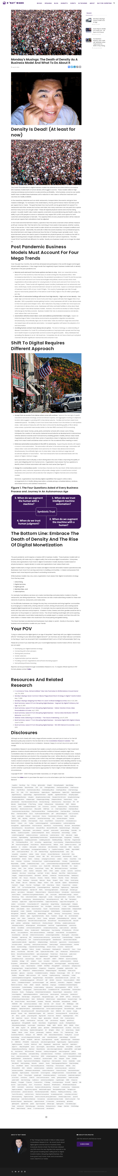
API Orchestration (41, 925)
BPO (30, 937)
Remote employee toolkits (42, 1092)
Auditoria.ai (35, 1080)
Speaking (48, 3)
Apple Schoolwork (39, 1101)
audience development (38, 832)
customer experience (55, 823)
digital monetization (17, 930)
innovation (46, 961)
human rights (31, 1025)
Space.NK (57, 882)
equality (56, 1039)
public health (15, 1080)
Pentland (54, 878)
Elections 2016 (69, 947)
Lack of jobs (53, 894)
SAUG (33, 999)
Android (69, 1011)
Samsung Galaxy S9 (61, 1013)
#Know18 (55, 1018)
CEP (39, 975)
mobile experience (67, 911)
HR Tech (78, 973)
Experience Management (36, 1030)
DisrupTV (64, 3)
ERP (13, 844)
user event (46, 830)
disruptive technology (73, 797)
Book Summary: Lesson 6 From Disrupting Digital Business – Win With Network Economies (45, 725)
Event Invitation (16, 987)
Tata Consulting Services (37, 1065)
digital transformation (40, 794)
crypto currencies (64, 928)
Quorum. (27, 1018)
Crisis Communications (42, 1077)
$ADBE (49, 1025)
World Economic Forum (26, 809)
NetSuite (56, 844)
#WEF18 (74, 1001)
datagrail (61, 1058)
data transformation (73, 1070)
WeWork (68, 1065)
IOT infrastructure (66, 930)
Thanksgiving (29, 992)
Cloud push (56, 1087)
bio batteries (21, 928)
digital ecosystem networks (19, 942)
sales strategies (64, 1037)
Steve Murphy (60, 1046)
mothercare (53, 875)
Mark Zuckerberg (25, 1063)
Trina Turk (28, 885)
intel (25, 1013)
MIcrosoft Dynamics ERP (27, 1011)
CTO (27, 792)
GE (46, 1030)
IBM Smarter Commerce (61, 868)
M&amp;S (54, 873)
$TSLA (77, 1025)
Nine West (14, 878)
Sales (29, 669)
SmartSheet (19, 1065)
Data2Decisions (57, 939)
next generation (36, 996)
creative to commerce (32, 835)
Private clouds (63, 954)
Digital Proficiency (16, 794)
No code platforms (71, 932)
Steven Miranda (41, 1049)
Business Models (16, 989)
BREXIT (13, 887)
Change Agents (27, 989)
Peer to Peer (67, 840)
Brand (47, 832)
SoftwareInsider (59, 804)
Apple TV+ (14, 1046)
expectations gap (65, 1039)
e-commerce (33, 866)
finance (44, 816)
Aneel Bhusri (37, 1058)
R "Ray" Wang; (32, 804)
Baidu (47, 916)
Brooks (75, 856)
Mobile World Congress (35, 1013)
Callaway (36, 859)
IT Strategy (47, 1082)
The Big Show (68, 1035)
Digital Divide (55, 887)
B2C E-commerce (56, 856)
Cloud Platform (49, 821)
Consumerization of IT (33, 904)
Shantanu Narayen (48, 923)
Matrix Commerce (72, 873)
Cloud (41, 821)
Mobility (50, 913)
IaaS (57, 951)
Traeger (22, 885)
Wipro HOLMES (75, 849)
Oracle (78, 897)
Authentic (29, 1068)
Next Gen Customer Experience (20, 890)
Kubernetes (72, 1061)
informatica (61, 982)
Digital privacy (65, 887)
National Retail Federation (56, 1035)
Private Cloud (54, 954)
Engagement (67, 837)
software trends (24, 963)
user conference (37, 830)
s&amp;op (15, 901)
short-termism (19, 1051)
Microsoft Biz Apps (69, 1008)
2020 (23, 1068)
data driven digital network (48, 1042)
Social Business (16, 935)
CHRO (19, 806)
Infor (42, 906)
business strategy (22, 947)
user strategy (15, 966)
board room (57, 906)
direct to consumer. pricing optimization (45, 1096)
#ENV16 (14, 818)
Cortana (20, 823)
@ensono (22, 973)
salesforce (48, 1032)
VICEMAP (39, 966)
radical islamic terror (31, 897)
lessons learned (54, 994)
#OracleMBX (69, 1046)
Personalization (49, 977)
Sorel (51, 882)
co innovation (21, 904)
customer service (54, 835)
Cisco (73, 949)
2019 (45, 1035)
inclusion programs (74, 942)
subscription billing (34, 1054)
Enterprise (52, 973)
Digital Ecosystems (73, 1042)
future (28, 909)
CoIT (19, 887)
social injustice (62, 1075)
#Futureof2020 (16, 1068)
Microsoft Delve (76, 825)
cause (40, 961)
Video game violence (60, 897)
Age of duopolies (40, 1103)
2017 (28, 961)
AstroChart (51, 925)
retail (40, 1044)
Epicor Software (51, 1046)
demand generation (60, 987)
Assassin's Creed (72, 999)
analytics (24, 847)
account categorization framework (30, 1037)
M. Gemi (47, 873)
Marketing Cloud (21, 920)
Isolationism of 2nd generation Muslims (33, 894)
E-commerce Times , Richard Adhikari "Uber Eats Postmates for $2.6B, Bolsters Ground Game (46, 691)
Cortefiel (23, 863)
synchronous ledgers (38, 982)
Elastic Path (47, 866)
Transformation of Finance (55, 816)
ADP (46, 980)
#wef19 (23, 1039)
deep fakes (15, 1073)
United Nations (41, 1025)
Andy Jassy (76, 1027)
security (61, 1023)
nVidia (26, 1032)
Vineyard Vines (66, 885)
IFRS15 (78, 980)
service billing (23, 1054)
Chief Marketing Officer (48, 790)
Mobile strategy (42, 913)
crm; (25, 823)
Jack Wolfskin (73, 868)
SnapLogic (53, 985)
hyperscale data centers (47, 951)
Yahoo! (39, 918)
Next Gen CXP (33, 890)
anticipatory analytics (18, 925)
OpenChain (19, 1018)
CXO (39, 806)
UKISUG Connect (50, 999)
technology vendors (73, 963)
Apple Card (65, 1044)
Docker (68, 1058)
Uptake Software (61, 999)
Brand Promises (29, 787)
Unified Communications (37, 935)
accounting (38, 842)
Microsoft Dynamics (17, 828)
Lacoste (63, 871)
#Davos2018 (56, 1001)
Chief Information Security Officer (20, 811)
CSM (61, 1018)
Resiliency (53, 1092)
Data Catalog (24, 1030)
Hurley (47, 868)
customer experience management (21, 977)
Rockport (55, 880)
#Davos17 (38, 958)
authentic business (39, 1068)
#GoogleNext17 (56, 966)
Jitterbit (31, 985)
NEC (44, 1013)
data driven (69, 835)
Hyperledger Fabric (68, 1016)
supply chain (23, 901)
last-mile (46, 1004)
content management (18, 835)
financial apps (61, 973)
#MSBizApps (70, 1004)
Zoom (30, 1084)
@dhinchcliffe (69, 968)
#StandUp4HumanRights (19, 1025)
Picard (67, 878)
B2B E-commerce (31, 975)
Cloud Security (21, 951)
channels (44, 975)
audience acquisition (23, 832)
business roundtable (17, 1070)
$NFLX (65, 1025)
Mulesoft (38, 985)
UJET (52, 1004)
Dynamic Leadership (71, 958)
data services (42, 847)
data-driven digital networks (54, 1049)
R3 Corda (33, 1018)
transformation (76, 989)
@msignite (52, 918)
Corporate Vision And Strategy (37, 947)
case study (30, 973)
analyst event (15, 1006)
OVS (20, 878)
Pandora (40, 878)
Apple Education (28, 1101)
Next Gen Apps (26, 996)
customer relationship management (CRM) (58, 863)
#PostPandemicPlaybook (69, 1084)
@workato (46, 1027)
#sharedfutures (66, 1001)
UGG (44, 885)
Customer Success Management (42, 939)
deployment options (24, 1008)
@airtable (33, 1027)
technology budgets (60, 963)
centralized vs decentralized (32, 1070)
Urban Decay (50, 885)
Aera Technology (25, 1080)
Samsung (57, 913)
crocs (42, 863)
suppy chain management (67, 901)
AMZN (17, 1027)
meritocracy (55, 961)
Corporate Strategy (67, 937)
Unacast (58, 1004)
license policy (64, 994)
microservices (41, 1099)
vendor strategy (65, 830)
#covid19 (67, 1082)
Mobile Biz (29, 911)
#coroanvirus (38, 1084)
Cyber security (35, 1042)
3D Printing (57, 923)
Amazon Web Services (54, 854)
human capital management (54, 1008)
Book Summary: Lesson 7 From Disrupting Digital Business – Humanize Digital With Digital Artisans (47, 720)
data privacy (49, 987)
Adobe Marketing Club (63, 918)
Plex (66, 899)
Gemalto (19, 1061)
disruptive (30, 797)
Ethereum (58, 1016)
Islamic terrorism (75, 892)
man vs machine (73, 813)
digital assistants (25, 825)
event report (20, 816)
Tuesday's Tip (31, 918)
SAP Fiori (68, 996)
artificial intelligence (61, 813)
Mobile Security (32, 913)
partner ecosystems (65, 961)
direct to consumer (70, 1099)
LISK (13, 1018)
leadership (15, 961)
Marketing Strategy (57, 840)
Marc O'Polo (62, 873)
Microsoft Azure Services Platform (25, 954)
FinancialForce (35, 844)
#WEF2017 (61, 958)
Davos (31, 813)
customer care (44, 835)
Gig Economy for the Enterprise (32, 1061)
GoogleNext (60, 968)
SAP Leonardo (76, 996)
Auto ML (34, 1023)
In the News (82, 3)
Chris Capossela (32, 821)
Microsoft (67, 825)
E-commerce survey (39, 1108)
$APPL (54, 1025)
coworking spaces (21, 939)
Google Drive (51, 968)
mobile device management (41, 911)
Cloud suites (71, 897)
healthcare (73, 816)
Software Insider (49, 804)
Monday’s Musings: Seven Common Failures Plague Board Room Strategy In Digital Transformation (48, 696)
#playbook (47, 1084)
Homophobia (65, 892)
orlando (76, 894)
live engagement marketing (39, 849)
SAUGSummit (40, 999)
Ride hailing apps (30, 1106)
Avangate (31, 856)
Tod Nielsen (58, 1054)
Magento (62, 1020)
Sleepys (40, 882)
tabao (23, 918)
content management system (52, 861)
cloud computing (58, 842)
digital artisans (46, 792)
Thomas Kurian (60, 1065)
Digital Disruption (75, 792)
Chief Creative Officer (60, 809)
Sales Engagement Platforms (59, 1063)
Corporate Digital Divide (43, 887)
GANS (67, 1080)
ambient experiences (51, 1056)
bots (53, 818)
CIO (18, 792)
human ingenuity (45, 1073)
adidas (31, 854)
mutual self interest (71, 1073)
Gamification (53, 942)
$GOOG (60, 1025)
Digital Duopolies (61, 1042)
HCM (68, 973)
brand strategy (66, 832)
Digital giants (59, 1103)
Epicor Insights (40, 1046)
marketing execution (44, 840)
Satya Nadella (26, 830)
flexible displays (45, 930)
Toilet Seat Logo (69, 1032)
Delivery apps (50, 1103)
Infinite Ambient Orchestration (43, 992)
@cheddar (70, 1101)
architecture (68, 1006)
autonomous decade (61, 1068)
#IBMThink (17, 1042)
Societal (38, 949)
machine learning (58, 825)
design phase (44, 904)
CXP (36, 851)
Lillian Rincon (47, 825)
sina (19, 918)
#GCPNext (46, 966)
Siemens (56, 1032)
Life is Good (23, 873)
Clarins (66, 859)
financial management (22, 844)
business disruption (62, 818)
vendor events (54, 830)
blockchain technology (44, 818)
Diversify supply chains (65, 1096)
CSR (30, 939)
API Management (30, 925)
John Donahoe (54, 1020)
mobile (22, 911)
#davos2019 (15, 1039)
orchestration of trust (17, 958)
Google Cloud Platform (31, 968)
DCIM (37, 951)
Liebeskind (14, 873)
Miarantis (34, 1063)
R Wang (34, 785)
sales (43, 1037)
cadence (35, 956)
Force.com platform (69, 980)
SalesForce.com (36, 923)
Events (73, 3)
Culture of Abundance (48, 1070)
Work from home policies (42, 1094)
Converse (64, 861)
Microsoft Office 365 (52, 828)
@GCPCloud (70, 1020)
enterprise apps (30, 799)
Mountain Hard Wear (63, 875)
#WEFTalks (46, 809)
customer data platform (69, 1054)
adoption (33, 961)
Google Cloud (46, 1061)
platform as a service (70, 844)
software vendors (34, 963)
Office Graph (75, 828)
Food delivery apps (71, 1103)
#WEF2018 (14, 1004)
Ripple (40, 1018)
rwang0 (40, 804)
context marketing (39, 987)
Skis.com (24, 882)
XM (34, 1035)
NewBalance (75, 875)
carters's (59, 859)
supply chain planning (52, 901)
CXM (62, 835)
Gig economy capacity (31, 1089)
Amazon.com (26, 956)
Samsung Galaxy (67, 913)
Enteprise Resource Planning (19, 1049)
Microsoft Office (40, 828)
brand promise (56, 832)
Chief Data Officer (73, 809)
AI (49, 849)
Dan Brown (39, 1051)
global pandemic (61, 1077)
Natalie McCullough (64, 828)
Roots (61, 880)
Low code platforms (23, 932)
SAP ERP (62, 996)
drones (27, 930)
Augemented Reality (61, 925)
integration (69, 982)
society (50, 897)
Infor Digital (48, 906)
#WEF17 (54, 958)
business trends (56, 937)
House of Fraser (39, 868)
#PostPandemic (56, 1084)
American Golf (65, 854)
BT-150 (76, 987)
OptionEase (45, 985)
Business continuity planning (43, 1087)
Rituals (49, 880)
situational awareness (66, 944)
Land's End (78, 871)
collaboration (65, 975)
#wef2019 (29, 1039)
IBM (52, 868)
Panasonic (33, 878)
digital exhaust (44, 956)
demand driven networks (70, 939)
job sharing (27, 944)
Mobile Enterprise (55, 911)
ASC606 (52, 980)
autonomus (72, 1068)
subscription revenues (47, 1054)
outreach (41, 1063)
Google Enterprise (52, 1023)
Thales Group (49, 1065)
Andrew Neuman (27, 1058)
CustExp (31, 823)
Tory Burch (15, 885)
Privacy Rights (28, 1075)
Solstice (46, 882)
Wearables (15, 937)
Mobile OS (23, 913)
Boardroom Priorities (17, 787)
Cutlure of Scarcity (61, 1070)
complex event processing (50, 928)
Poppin (14, 880)
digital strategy (28, 794)
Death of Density (21, 1108)
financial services (37, 825)
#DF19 (42, 1056)
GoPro (19, 868)
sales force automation (23, 1056)
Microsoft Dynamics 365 (64, 920)
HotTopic (30, 868)
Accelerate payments (56, 1094)
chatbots (23, 821)
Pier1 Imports (74, 878)
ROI (13, 842)
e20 (20, 970)
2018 (77, 1004)
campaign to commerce (48, 859)
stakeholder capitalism (74, 1075)
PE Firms (32, 1032)
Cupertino (14, 785)
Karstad (31, 871)
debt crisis (37, 1039)
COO (31, 842)
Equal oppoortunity (47, 1039)
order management (64, 1051)
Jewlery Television (16, 871)
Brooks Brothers (16, 859)
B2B (44, 856)
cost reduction (66, 966)
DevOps (23, 1020)
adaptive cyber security (69, 923)
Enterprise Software (57, 799)
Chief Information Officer (33, 790)
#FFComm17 (39, 980)
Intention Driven (68, 799)
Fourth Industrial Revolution (42, 813)
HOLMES (68, 849)
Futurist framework (54, 909)
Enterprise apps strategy (43, 799)
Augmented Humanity (38, 916)
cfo (52, 809)
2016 (19, 818)
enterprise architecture (38, 970)
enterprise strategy (43, 942)
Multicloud (34, 1044)
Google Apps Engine (17, 968)
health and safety (73, 1077)
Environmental (16, 949)
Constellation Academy (41, 973)
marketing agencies (17, 840)
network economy (56, 802)
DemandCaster (16, 899)
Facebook (54, 916)
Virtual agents (65, 935)
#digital (49, 785)
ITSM (46, 1020)
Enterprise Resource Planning (72, 842)
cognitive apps (60, 1080)
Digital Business (56, 792)
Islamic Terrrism (16, 894)
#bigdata (21, 975)
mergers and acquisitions (25, 875)
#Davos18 (48, 1001)
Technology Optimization (51, 890)
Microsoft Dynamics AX (53, 899)
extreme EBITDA (68, 1049)
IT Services (29, 1082)
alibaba (22, 916)
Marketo (14, 1032)
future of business (36, 909)
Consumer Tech (59, 821)
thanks (22, 992)
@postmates (24, 1103)
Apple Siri (74, 1082)
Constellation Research (30, 806)
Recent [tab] (89, 13)
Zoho (73, 1065)
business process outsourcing (42, 937)
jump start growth (32, 1016)
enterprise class (76, 966)
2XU (72, 851)
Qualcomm (51, 1013)
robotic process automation (39, 944)
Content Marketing (27, 987)
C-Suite (64, 906)
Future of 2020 (35, 1073)
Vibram (58, 885)
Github (58, 1030)
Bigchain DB (42, 1016)
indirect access (44, 994)
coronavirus (24, 1077)
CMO (22, 792)
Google (61, 916)
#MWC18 (58, 1011)
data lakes (74, 928)
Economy (53, 806)
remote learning (60, 1101)
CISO (55, 1058)
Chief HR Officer (21, 790)
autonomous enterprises (47, 1080)
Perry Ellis (61, 878)
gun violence (21, 892)
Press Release (62, 970)
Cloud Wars (73, 859)
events (53, 1077)
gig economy (62, 942)
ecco (40, 866)
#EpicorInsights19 (24, 1046)
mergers (14, 875)
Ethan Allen (65, 866)
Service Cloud (35, 1056)
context (73, 975)
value (22, 966)
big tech (23, 1027)
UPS (64, 1004)
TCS (61, 1032)
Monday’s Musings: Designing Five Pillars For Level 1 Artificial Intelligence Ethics (41, 701)
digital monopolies (17, 1044)
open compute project (42, 954)
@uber (32, 1103)
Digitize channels (28, 1096)
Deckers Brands (76, 863)
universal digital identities (52, 935)
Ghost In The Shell (19, 1001)
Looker (78, 1061)
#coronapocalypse (57, 1082)
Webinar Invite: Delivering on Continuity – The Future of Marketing (37, 718)
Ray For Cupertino (104, 3)
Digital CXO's (66, 792)
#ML (21, 1004)
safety (75, 1092)
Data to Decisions (34, 792)
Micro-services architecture (37, 932)
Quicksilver (26, 880)
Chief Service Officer (22, 813)
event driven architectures (28, 1099)
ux (19, 847)
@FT (53, 813)
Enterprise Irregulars (51, 970)
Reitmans (42, 880)
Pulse (22, 897)
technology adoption (47, 963)
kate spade (39, 871)
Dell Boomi (53, 982)
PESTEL (41, 890)
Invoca (65, 1061)
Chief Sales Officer (65, 811)
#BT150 (70, 987)
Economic (60, 947)
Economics (46, 806)
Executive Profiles (66, 989)
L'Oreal (51, 871)
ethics (17, 1016)
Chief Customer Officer (23, 851)
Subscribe (84, 1144)
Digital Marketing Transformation (39, 837)
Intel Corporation (56, 1061)
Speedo (65, 882)
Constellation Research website (59, 741)
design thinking (55, 904)
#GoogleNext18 (26, 1023)
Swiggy (60, 1106)
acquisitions (23, 854)
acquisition (15, 854)
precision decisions (28, 1092)
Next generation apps (47, 996)
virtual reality (74, 935)
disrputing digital (65, 904)
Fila (71, 866)
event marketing (25, 849)
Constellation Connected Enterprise (67, 985)
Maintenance (73, 994)
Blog (56, 3)
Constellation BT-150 (53, 989)
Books (39, 3)
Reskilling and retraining (64, 1092)
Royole (47, 1063)
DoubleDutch (15, 849)
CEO (41, 787)
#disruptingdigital (59, 785)
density (29, 1108)
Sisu (13, 1065)
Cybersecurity (75, 1087)
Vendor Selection (30, 966)
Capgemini (15, 1030)
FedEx (40, 1004)
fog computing (56, 930)
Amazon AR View (73, 1013)
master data (63, 847)
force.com (59, 980)
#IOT (13, 851)
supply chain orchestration (36, 901)
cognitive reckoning (54, 975)
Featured (28, 816)
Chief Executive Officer (62, 787)
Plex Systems (72, 899)
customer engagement (42, 823)
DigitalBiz (50, 794)
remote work (20, 1106)
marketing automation (31, 840)
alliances (73, 918)
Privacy (20, 1075)
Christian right (64, 890)
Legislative (24, 949)
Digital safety (74, 887)
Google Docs (42, 968)
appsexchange (47, 842)
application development (34, 1006)
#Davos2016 (37, 809)
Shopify (18, 882)
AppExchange (23, 856)
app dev (23, 1006)
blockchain (33, 818)
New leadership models (59, 1089)
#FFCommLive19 (29, 1051)
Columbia (19, 861)
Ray (28, 785)
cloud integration (16, 994)
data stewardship (53, 847)
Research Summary (46, 844)
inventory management (50, 1051)
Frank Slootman (31, 1020)
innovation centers (17, 944)
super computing (22, 1084)
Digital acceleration (17, 1089)
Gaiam (76, 866)
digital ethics (32, 942)
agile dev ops (23, 937)
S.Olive (67, 880)
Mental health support (45, 1089)
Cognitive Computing (57, 849)
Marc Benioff (15, 1063)
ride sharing (40, 1106)
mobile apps (50, 932)
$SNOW (71, 1025)
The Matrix (40, 1001)
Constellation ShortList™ (24, 982)
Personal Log (15, 897)
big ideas (76, 847)
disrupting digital (73, 794)
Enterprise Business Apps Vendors (30, 906)
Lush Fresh (40, 873)
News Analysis (67, 802)
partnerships (26, 923)
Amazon (43, 854)
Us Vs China (15, 1077)
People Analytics (16, 830)
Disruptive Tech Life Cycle (59, 797)
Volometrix (74, 830)
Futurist (45, 909)
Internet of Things (43, 851)
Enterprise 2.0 (26, 970)
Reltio (70, 847)
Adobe (37, 854)
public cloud (72, 954)
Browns (24, 859)
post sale (72, 977)
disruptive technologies (56, 837)
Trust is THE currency (17, 1094)
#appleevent (47, 1044)
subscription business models (55, 1099)
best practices (68, 992)
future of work (36, 816)
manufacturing (26, 899)
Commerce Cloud (37, 861)
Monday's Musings (44, 802)
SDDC (13, 956)
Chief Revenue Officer (52, 811)
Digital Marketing (23, 837)
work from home (29, 1094)
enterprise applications (18, 799)
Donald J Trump (51, 947)
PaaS (61, 844)
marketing (76, 837)
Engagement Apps (38, 977)
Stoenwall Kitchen (73, 882)
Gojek (13, 1106)
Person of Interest (31, 1001)
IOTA (76, 1016)
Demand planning (17, 1096)
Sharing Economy (51, 1106)
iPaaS (25, 985)
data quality (33, 847)
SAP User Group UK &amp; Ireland (20, 999)
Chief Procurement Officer (38, 811)
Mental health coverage (65, 894)
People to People (22, 804)
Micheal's (45, 875)
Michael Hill (38, 875)
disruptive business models (43, 797)
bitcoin (14, 982)
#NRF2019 (39, 1035)
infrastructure (64, 951)
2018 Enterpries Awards (57, 1027)
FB (28, 1027)
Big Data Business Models (57, 851)
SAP (57, 996)
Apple (28, 916)
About (92, 3)
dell (47, 982)
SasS (52, 1011)
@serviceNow (47, 1018)
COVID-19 (31, 1077)
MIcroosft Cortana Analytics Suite (37, 920)
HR (72, 973)
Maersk (77, 1030)
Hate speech (30, 892)
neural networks (60, 932)
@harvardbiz (41, 785)
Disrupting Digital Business (19, 797)
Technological (46, 949)
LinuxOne (26, 1044)
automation (20, 1087)
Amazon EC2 (66, 949)
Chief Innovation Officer (40, 989)
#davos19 (73, 1037)
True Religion (37, 885)
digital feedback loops (38, 1008)
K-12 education (50, 1101)
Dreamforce (63, 1056)
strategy (22, 961)
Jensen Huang (69, 1030)
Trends (19, 956)
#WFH (13, 1087)
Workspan (28, 1035)
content (74, 832)
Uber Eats (66, 1106)
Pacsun (26, 878)
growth (23, 1016)
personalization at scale (61, 977)
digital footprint (54, 956)
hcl (62, 1030)
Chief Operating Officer (22, 842)
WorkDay (14, 975)
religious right (42, 897)
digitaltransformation (61, 794)
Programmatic (76, 840)
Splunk (27, 1065)
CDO (36, 787)
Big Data (25, 818)
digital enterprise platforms (30, 994)
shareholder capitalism (49, 1075)
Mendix (20, 1032)
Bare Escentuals (67, 856)
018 (13, 1027)
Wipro (13, 816)
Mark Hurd (31, 1049)
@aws (40, 1027)
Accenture (68, 1027)
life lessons (15, 992)
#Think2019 (26, 1042)
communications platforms (33, 928)
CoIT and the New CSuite (28, 887)
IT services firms (38, 1082)
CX (31, 851)
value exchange (29, 958)
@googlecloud (16, 1023)
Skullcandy (33, 882)
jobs (47, 894)
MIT (13, 1016)
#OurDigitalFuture (70, 1023)
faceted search (35, 930)
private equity (40, 1032)
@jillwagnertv (15, 1103)
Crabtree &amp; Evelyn (33, 863)
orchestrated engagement (27, 980)
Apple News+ (73, 1044)
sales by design (53, 944)
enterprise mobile (65, 909)
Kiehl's (45, 871)
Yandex (45, 918)
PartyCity (47, 878)
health (66, 816)
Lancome (70, 871)
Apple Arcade (56, 1044)
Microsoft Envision (29, 828)
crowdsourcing (65, 1087)
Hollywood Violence (41, 892)
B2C (48, 856)
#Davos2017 (47, 958)
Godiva (14, 868)
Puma (19, 880)
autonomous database (30, 1004)
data (67, 851)
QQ (66, 916)
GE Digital (51, 1030)
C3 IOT (75, 992)
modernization (16, 996)
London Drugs (31, 873)
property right (37, 1075)
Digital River (25, 866)
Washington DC (56, 949)
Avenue (38, 856)
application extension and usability (53, 1006)
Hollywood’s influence (54, 892)
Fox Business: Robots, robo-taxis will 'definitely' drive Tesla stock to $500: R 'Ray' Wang (99, 42)
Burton (30, 859)
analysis (74, 885)
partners (18, 923)
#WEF (67, 804)
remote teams (50, 1108)
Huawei (20, 1013)
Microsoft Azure (52, 920)
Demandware (15, 866)
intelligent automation (58, 1073)
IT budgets (21, 1082)
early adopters (20, 909)
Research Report (57, 992)
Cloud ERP (77, 1046)
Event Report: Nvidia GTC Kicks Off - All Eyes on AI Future (99, 30)
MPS (62, 899)
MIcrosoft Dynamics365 (42, 1011)
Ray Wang (22, 785)
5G (64, 1011)
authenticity (49, 1068)
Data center (30, 951)
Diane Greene (42, 1023)
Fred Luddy (40, 1020)
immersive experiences (66, 956)
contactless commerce (71, 1094)
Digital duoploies (24, 1073)
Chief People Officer (61, 790)
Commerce (27, 861)
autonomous (29, 1087)
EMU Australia (56, 866)
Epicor (32, 1046)
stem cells (25, 935)
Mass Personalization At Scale (29, 802)
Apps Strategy (69, 785)
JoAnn (25, 871)
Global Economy (62, 806)
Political (32, 949)
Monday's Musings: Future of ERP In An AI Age (99, 20)
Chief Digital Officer (49, 787)
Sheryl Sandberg (73, 1063)
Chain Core (51, 1016)
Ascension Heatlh (47, 1058)
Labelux (57, 871)
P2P (74, 802)
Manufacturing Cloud (38, 899)
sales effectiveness (52, 1037)
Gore (25, 868)
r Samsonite (34, 880)
